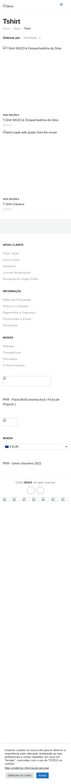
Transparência (11, 352)
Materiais (8, 346)
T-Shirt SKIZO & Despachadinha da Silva (30, 120)
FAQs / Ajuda (11, 253)
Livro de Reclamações (17, 272)
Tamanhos (9, 266)
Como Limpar (11, 259)
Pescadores (10, 358)
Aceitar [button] (42, 775)
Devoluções (10, 325)
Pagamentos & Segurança (19, 312)
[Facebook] (31, 490)
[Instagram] (40, 490)
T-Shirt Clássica (13, 204)
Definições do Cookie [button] (19, 775)
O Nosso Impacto (14, 365)
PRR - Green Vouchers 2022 (22, 463)
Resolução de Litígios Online (20, 278)
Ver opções (11, 115)
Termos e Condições (15, 306)
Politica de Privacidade (17, 299)
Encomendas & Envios (17, 318)
